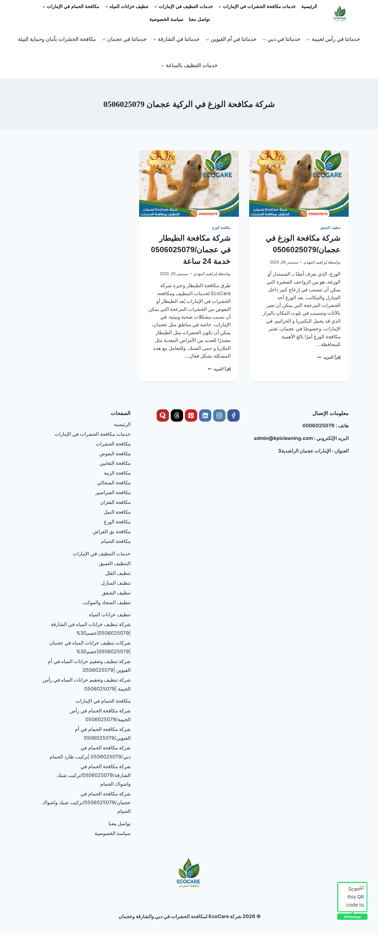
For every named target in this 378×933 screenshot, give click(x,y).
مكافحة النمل (117, 512)
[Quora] (163, 415)
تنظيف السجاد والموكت (107, 602)
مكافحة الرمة (117, 473)
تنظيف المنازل (116, 583)
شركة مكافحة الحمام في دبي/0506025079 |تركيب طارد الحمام (90, 752)
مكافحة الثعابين (115, 463)
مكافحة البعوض (115, 454)
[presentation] (299, 183)
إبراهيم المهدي (315, 262)
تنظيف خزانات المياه (110, 615)
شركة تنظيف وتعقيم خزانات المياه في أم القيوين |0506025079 (89, 665)
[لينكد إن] (205, 415)
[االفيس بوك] (233, 415)
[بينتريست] (191, 415)
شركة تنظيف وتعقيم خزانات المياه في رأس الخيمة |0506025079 (87, 684)
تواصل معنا (199, 19)
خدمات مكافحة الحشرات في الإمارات (93, 434)
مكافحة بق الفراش (112, 532)
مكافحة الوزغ (221, 227)
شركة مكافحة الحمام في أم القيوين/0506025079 (103, 733)
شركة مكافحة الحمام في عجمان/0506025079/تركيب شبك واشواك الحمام (86, 802)
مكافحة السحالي (114, 483)
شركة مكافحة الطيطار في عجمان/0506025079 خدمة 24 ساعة (191, 249)
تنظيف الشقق (330, 227)
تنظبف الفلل (118, 573)
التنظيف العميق (115, 563)
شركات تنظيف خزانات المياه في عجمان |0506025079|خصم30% (90, 647)
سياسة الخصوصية (166, 19)
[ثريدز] (177, 415)
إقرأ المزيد (329, 357)
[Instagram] (219, 415)
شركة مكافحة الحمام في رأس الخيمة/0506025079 (100, 715)
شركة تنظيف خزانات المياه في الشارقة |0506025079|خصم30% (91, 628)
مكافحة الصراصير (113, 492)
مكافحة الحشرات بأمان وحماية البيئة (57, 39)
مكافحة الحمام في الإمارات (103, 701)
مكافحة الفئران (115, 502)
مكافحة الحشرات (113, 444)
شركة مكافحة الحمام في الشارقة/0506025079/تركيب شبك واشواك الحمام (94, 775)
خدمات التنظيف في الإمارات (102, 554)
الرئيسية (309, 6)
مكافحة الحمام (116, 541)
